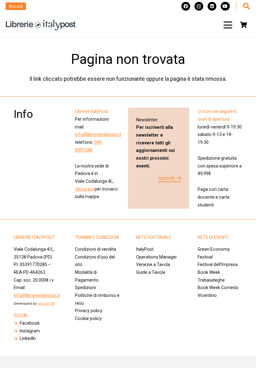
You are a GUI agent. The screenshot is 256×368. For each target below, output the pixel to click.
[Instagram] (198, 6)
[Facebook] (185, 6)
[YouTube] (225, 6)
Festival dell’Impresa (218, 264)
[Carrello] (243, 24)
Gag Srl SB (46, 304)
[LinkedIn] (212, 6)
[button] (228, 25)
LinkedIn (28, 338)
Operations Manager (157, 256)
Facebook (30, 323)
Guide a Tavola (150, 272)
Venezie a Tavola (153, 264)
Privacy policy (88, 310)
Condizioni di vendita (95, 249)
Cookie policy (88, 318)
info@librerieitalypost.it (98, 134)
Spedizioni (85, 287)
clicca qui (84, 188)
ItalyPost (145, 249)
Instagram (30, 330)
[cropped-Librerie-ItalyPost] (41, 25)
